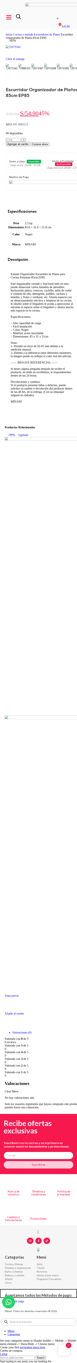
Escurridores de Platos (47, 34)
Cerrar (3, 1354)
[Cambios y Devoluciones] (13, 1208)
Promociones (38, 1218)
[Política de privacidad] (63, 1182)
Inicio (9, 34)
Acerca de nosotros (13, 1193)
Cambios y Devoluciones (13, 1218)
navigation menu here (32, 1347)
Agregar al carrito (17, 144)
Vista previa (12, 995)
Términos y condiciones (38, 1193)
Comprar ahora (40, 144)
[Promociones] (38, 1209)
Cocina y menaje (23, 34)
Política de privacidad (63, 1193)
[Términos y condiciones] (38, 1182)
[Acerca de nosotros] (13, 1182)
